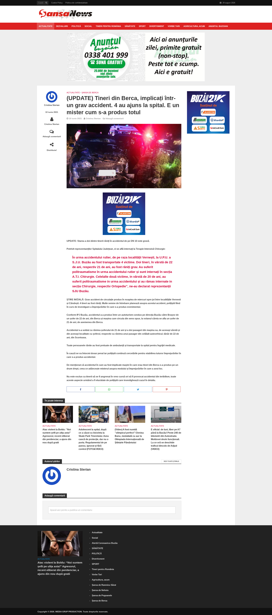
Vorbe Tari (174, 26)
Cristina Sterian (52, 105)
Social (88, 26)
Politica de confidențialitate (76, 3)
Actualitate (45, 26)
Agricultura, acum (194, 26)
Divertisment (156, 26)
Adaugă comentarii (52, 136)
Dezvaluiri (62, 26)
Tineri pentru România (108, 26)
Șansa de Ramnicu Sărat (104, 585)
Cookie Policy (57, 3)
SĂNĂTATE (130, 26)
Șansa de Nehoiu (100, 590)
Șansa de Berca (90, 92)
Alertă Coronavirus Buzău (105, 543)
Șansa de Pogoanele (102, 595)
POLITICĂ (76, 26)
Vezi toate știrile (171, 461)
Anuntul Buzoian (218, 26)
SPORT (142, 26)
